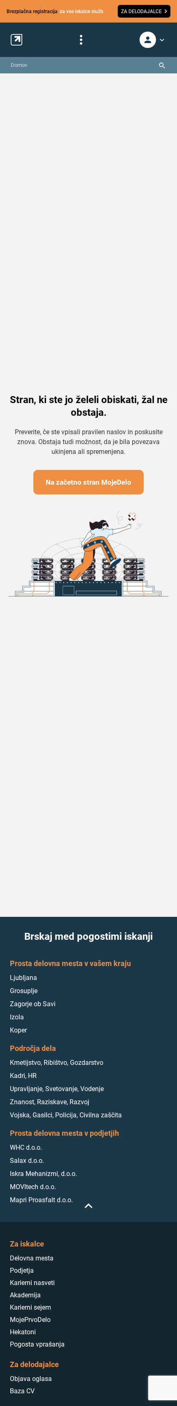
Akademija (25, 1295)
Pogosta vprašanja (37, 1344)
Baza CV (22, 1391)
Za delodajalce (34, 1364)
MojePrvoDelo (30, 1320)
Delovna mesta (32, 1258)
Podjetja (22, 1270)
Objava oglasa (31, 1379)
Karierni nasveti (32, 1283)
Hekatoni (23, 1332)
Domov (19, 65)
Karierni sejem (30, 1307)
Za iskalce (27, 1244)
